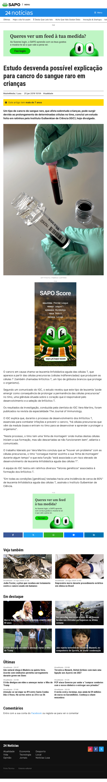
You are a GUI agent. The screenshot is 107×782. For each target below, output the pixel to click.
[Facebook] (95, 749)
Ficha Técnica (8, 768)
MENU (27, 4)
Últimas (9, 662)
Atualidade (48, 93)
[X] (101, 749)
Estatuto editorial (25, 768)
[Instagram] (90, 749)
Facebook (36, 713)
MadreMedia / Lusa (12, 93)
